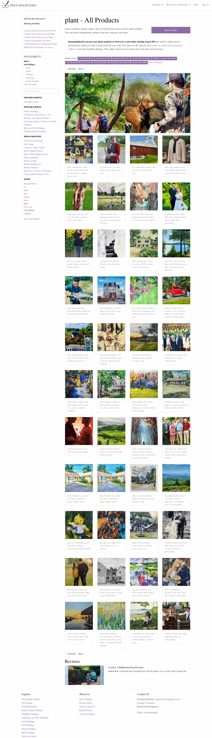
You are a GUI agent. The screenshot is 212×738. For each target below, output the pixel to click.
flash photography (171, 636)
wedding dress (77, 167)
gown (75, 176)
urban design (104, 314)
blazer (171, 173)
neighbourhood (110, 595)
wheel (167, 308)
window (150, 261)
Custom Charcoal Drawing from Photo (40, 30)
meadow (103, 642)
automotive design (171, 317)
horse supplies (150, 220)
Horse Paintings (29, 728)
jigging (78, 314)
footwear (173, 448)
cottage (150, 264)
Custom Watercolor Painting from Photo (40, 43)
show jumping (77, 355)
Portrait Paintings (31, 111)
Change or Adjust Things (34, 147)
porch (111, 407)
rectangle (103, 261)
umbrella (143, 589)
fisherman (80, 308)
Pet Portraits (27, 702)
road (142, 360)
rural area (148, 170)
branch (148, 358)
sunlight (107, 545)
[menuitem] (157, 5)
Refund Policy (85, 710)
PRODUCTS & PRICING (176, 4)
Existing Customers (146, 702)
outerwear (80, 214)
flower (182, 167)
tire (171, 308)
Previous (73, 68)
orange (73, 595)
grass (119, 170)
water (167, 261)
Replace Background (32, 164)
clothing (168, 355)
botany (69, 170)
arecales (76, 639)
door (114, 311)
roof (133, 173)
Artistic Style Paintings (33, 140)
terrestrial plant (106, 358)
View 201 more (30, 84)
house (26, 200)
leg (86, 214)
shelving (103, 264)
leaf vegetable (85, 548)
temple (79, 405)
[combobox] (41, 91)
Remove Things (30, 160)
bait (87, 314)
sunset (82, 639)
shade (145, 592)
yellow (75, 267)
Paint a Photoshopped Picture (36, 154)
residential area (143, 267)
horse (134, 214)
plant (69, 167)
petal (134, 311)
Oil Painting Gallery (31, 699)
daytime (148, 355)
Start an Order (170, 30)
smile (110, 167)
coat (166, 358)
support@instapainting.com (167, 699)
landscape (30, 77)
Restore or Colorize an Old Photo (37, 170)
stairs (109, 264)
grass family (111, 642)
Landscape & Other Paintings (35, 717)
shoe (180, 633)
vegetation (149, 639)
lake (166, 267)
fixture (69, 501)
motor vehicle (180, 314)
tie (176, 358)
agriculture (112, 639)
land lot (144, 264)
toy (73, 542)
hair (101, 542)
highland (103, 454)
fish (79, 311)
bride (85, 167)
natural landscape (110, 220)
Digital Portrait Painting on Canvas (38, 47)
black (174, 548)
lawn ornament (77, 545)
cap (106, 360)
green (144, 451)
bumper (181, 317)
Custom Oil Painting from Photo (37, 40)
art (118, 261)
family (26, 196)
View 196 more (155, 62)
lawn (134, 317)
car (172, 314)
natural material (114, 360)
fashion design (180, 173)
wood (28, 67)
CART (206, 5)
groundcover (149, 314)
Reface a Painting (31, 157)
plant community (148, 308)
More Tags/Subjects (32, 218)
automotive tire (170, 311)
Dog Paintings (28, 721)
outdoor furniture (143, 595)
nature (172, 220)
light (139, 451)
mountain (116, 448)
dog (25, 193)
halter (151, 217)
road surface (80, 407)
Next (82, 68)
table (114, 261)
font (118, 264)
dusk (80, 636)
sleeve (84, 448)
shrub (142, 314)
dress (79, 173)
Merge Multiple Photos (33, 150)
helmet (86, 358)
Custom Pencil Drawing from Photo (39, 37)
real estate (28, 206)
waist (102, 173)
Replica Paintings (31, 167)
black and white (30, 183)
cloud (28, 71)
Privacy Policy (86, 702)
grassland (140, 410)
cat (25, 187)
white (171, 545)
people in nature (32, 81)
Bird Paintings (28, 732)
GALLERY (156, 4)
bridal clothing (78, 170)
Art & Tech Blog (87, 713)
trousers (180, 355)
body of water (178, 267)
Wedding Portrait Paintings (35, 131)
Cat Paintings (28, 724)
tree (114, 167)
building (29, 74)
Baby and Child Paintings (34, 128)
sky (101, 167)
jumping (70, 360)
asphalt (75, 501)
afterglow (74, 636)
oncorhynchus (72, 311)
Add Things (29, 144)
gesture (70, 176)
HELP (195, 4)
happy (84, 173)
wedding (27, 213)
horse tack (140, 220)
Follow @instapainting (147, 712)
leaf (118, 167)
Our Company (85, 699)
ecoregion (140, 448)
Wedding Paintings (30, 713)
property (143, 167)
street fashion (170, 170)
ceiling (102, 267)
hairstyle (168, 592)
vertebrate (74, 358)
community (169, 360)
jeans (75, 261)
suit (175, 360)
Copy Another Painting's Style (36, 174)
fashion (177, 167)
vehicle (181, 308)
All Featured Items (31, 101)
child (26, 190)
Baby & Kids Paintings (32, 710)
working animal (138, 217)
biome (115, 358)
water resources (179, 261)
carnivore (103, 548)
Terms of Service (87, 706)
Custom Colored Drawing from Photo (39, 34)
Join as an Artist (29, 736)
